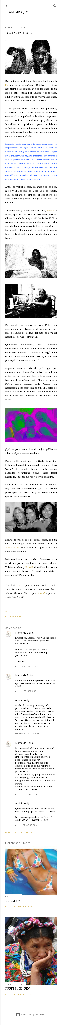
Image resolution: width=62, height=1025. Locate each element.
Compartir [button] (10, 612)
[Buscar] (55, 5)
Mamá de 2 (21, 632)
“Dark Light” (12, 547)
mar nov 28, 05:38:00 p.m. (28, 691)
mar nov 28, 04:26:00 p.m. (28, 666)
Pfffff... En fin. (17, 988)
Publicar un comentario (19, 832)
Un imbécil (14, 900)
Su (6, 85)
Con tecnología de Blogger (33, 1014)
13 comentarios (25, 994)
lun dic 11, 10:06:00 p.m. (26, 794)
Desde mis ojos (16, 12)
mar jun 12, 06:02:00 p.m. (28, 825)
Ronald (50, 210)
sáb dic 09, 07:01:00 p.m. (27, 733)
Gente (18, 616)
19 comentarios (25, 906)
